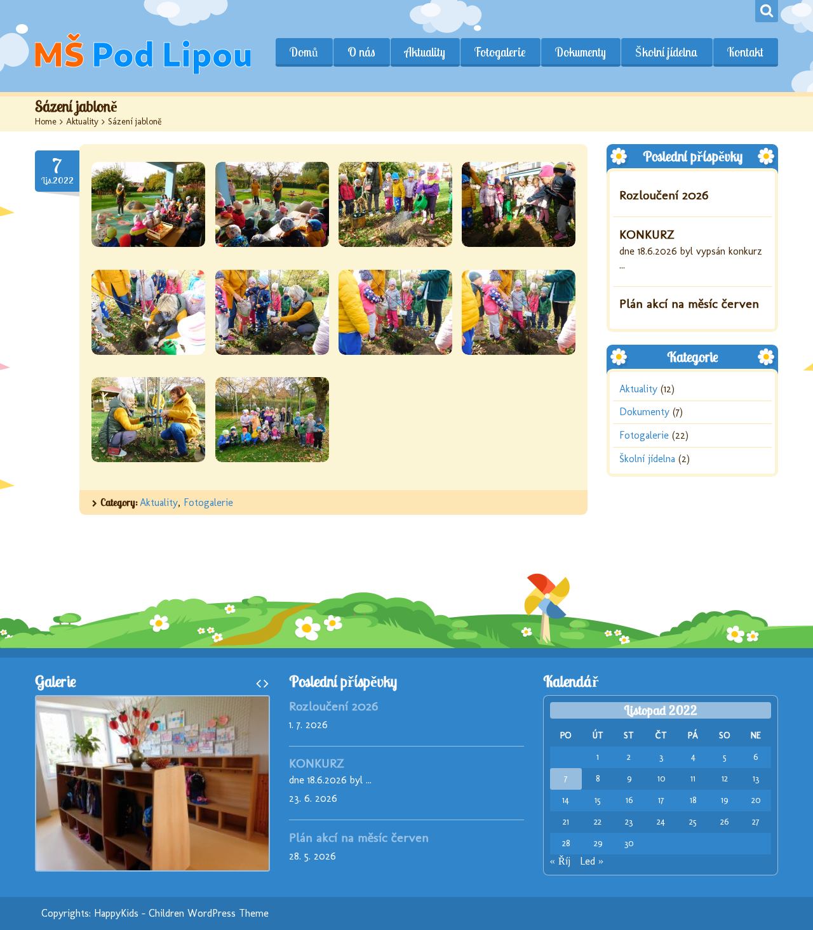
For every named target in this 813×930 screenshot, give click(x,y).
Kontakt (745, 52)
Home (46, 121)
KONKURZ (647, 234)
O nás (361, 52)
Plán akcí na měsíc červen (689, 303)
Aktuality (425, 52)
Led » (591, 861)
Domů (304, 52)
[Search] (766, 11)
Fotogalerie (500, 52)
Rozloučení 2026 (663, 195)
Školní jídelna (666, 52)
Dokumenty (580, 52)
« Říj (560, 861)
